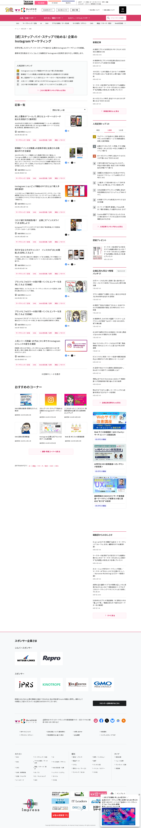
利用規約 (103, 732)
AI (41, 23)
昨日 (98, 130)
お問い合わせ (78, 732)
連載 (30, 29)
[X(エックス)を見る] (107, 721)
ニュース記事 (120, 761)
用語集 (118, 768)
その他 (55, 780)
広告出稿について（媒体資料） (56, 732)
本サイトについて (26, 732)
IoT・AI (92, 2)
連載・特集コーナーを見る (51, 451)
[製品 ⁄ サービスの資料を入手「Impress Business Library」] (60, 809)
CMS (91, 23)
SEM (35, 780)
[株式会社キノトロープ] (51, 684)
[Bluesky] (112, 721)
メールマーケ (20, 780)
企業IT (80, 2)
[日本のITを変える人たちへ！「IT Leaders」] (79, 802)
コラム (75, 764)
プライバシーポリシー (27, 735)
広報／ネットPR (21, 776)
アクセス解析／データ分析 (60, 23)
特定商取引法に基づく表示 (55, 735)
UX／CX (36, 772)
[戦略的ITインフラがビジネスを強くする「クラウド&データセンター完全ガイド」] (60, 795)
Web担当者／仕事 (121, 23)
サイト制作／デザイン (79, 23)
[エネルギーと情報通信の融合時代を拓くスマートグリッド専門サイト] (98, 802)
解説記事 (23, 29)
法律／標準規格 (21, 772)
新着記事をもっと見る (111, 111)
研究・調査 (105, 2)
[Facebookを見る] (101, 721)
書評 (94, 761)
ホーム (17, 29)
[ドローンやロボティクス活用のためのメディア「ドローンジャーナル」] (98, 809)
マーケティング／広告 (30, 23)
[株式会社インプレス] (30, 805)
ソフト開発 (86, 2)
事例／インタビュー (99, 757)
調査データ (76, 761)
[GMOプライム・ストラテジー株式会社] (103, 684)
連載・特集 (75, 10)
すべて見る (111, 615)
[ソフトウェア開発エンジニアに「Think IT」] (79, 795)
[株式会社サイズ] (77, 684)
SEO (17, 23)
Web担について (95, 10)
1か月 (121, 130)
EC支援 (98, 4)
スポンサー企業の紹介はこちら (110, 703)
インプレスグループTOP (108, 735)
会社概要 (77, 735)
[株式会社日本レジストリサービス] (26, 684)
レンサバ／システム (58, 772)
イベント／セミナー (99, 768)
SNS (46, 23)
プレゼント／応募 (121, 764)
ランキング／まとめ (78, 772)
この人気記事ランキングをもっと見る (52, 90)
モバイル (55, 776)
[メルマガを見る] (96, 721)
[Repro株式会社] (51, 658)
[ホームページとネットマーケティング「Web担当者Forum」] (98, 795)
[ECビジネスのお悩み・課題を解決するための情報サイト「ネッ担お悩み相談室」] (60, 816)
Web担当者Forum (25, 9)
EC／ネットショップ (40, 776)
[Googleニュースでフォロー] (118, 721)
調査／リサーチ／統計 (104, 23)
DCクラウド (98, 2)
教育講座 (93, 4)
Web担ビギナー (48, 10)
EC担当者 (54, 3)
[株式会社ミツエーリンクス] (26, 658)
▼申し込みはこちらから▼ (111, 806)
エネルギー (81, 4)
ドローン (87, 4)
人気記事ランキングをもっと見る (111, 226)
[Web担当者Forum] (25, 722)
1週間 (109, 130)
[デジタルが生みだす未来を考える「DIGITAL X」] (79, 809)
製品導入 (68, 3)
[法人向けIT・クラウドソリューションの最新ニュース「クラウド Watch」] (60, 802)
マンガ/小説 (97, 764)
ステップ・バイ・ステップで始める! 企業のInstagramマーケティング (51, 47)
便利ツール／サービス (79, 768)
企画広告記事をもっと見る (111, 402)
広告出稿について (109, 10)
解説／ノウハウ (77, 757)
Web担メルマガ (62, 10)
